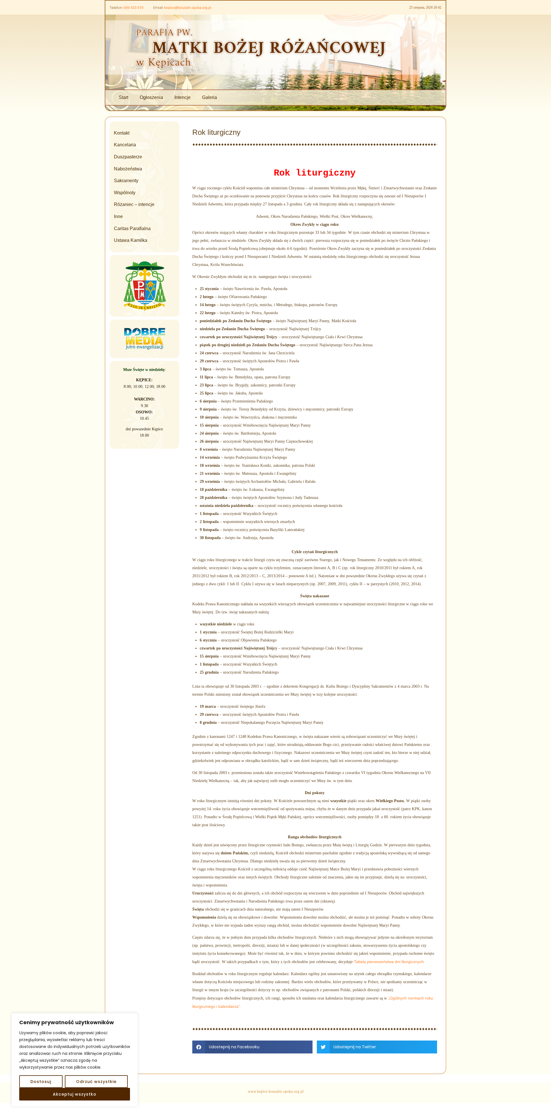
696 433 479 (133, 8)
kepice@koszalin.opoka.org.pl (187, 8)
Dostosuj (40, 1081)
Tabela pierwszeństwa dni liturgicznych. (389, 961)
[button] (252, 1047)
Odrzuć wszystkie (96, 1081)
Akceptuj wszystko (74, 1094)
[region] (74, 1060)
